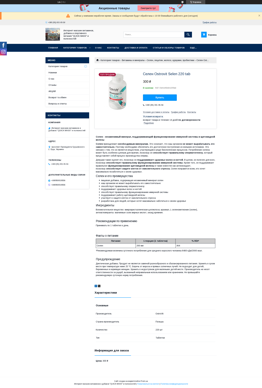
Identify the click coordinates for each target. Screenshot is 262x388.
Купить (160, 97)
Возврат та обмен (57, 97)
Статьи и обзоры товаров (169, 48)
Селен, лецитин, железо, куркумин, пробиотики (170, 60)
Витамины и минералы (133, 60)
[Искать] (188, 34)
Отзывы (52, 85)
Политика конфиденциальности (174, 384)
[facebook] (96, 286)
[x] (99, 286)
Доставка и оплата (135, 48)
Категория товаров (75, 48)
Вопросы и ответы (58, 103)
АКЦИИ (52, 91)
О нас (98, 48)
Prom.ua (144, 381)
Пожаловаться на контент (148, 384)
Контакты (113, 48)
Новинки (53, 72)
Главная (53, 48)
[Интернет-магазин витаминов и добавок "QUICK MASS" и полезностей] (52, 40)
